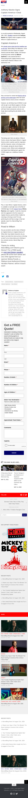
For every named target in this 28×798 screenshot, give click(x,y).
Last (5, 359)
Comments (7, 427)
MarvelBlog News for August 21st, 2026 (13, 579)
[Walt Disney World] (14, 405)
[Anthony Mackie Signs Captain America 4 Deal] (14, 24)
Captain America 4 (18, 281)
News (3, 5)
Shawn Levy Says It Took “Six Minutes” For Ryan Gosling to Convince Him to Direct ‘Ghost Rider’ (14, 584)
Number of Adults (10, 377)
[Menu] (26, 2)
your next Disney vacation (13, 252)
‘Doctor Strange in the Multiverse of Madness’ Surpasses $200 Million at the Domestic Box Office (19, 478)
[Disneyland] (14, 409)
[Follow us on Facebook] (21, 495)
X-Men (23, 633)
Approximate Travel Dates (13, 420)
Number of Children (11, 384)
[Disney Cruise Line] (14, 407)
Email (6, 362)
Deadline (10, 35)
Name (6, 345)
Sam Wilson (14, 284)
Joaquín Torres (18, 209)
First (5, 352)
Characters (4, 701)
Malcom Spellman (6, 284)
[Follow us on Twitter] (26, 495)
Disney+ (3, 677)
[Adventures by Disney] (14, 411)
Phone (6, 369)
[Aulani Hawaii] (14, 413)
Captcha (6, 441)
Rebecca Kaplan (8, 15)
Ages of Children (10, 392)
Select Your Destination (12, 400)
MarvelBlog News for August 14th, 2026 (13, 598)
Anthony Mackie (9, 281)
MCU (2, 633)
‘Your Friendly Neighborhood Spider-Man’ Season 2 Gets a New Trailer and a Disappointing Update (13, 592)
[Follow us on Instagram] (23, 495)
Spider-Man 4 (17, 633)
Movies (6, 633)
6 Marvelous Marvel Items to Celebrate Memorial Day (6, 475)
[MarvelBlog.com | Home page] (4, 2)
